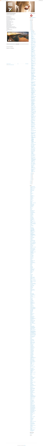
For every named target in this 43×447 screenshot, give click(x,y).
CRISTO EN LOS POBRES (33, 130)
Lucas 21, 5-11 (32, 80)
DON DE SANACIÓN (33, 162)
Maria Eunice (31, 311)
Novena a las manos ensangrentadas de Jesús (32, 326)
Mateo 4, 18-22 (32, 37)
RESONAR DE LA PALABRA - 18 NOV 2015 (33, 127)
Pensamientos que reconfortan (32, 370)
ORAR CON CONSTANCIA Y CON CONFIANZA (33, 159)
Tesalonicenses (31, 418)
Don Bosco (31, 254)
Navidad (31, 324)
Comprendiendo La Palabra (32, 36)
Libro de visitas (31, 433)
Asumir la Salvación (33, 145)
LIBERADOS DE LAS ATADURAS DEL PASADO (33, 93)
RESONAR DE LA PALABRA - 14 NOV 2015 (33, 161)
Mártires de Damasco (32, 313)
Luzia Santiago (31, 309)
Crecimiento (31, 238)
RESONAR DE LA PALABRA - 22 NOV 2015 (33, 97)
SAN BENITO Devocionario (32, 396)
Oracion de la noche (33, 149)
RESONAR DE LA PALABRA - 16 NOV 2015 (33, 147)
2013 (31, 181)
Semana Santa (31, 414)
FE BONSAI (32, 121)
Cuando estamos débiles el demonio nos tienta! (33, 85)
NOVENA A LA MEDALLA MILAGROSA (33, 100)
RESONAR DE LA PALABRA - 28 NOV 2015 (33, 56)
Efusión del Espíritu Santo (33, 144)
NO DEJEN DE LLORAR (33, 58)
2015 (31, 29)
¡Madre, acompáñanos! (33, 163)
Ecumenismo (31, 261)
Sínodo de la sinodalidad (32, 416)
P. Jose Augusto (31, 353)
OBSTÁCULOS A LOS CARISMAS (33, 51)
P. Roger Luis (31, 355)
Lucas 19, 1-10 (32, 131)
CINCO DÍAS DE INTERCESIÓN (32, 75)
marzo (31, 178)
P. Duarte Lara (31, 349)
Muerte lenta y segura (33, 123)
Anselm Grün (31, 197)
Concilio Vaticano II (32, 232)
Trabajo (31, 420)
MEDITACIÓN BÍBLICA (32, 316)
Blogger (24, 445)
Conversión (31, 236)
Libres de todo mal (32, 306)
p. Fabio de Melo (31, 351)
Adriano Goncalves (32, 190)
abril (31, 177)
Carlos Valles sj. (31, 217)
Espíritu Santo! (31, 267)
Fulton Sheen (31, 284)
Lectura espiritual (32, 305)
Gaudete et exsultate (32, 285)
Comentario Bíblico (32, 228)
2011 (31, 183)
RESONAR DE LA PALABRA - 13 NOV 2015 (33, 167)
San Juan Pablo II (32, 401)
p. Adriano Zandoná (32, 346)
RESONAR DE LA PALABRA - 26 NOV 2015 (33, 68)
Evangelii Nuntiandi (32, 270)
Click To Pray (31, 227)
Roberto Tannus (31, 391)
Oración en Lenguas (32, 340)
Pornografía (31, 376)
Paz (30, 367)
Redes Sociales (31, 386)
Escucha (31, 265)
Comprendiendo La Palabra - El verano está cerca (33, 64)
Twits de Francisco (32, 422)
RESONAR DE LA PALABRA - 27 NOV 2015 (33, 65)
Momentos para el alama (32, 320)
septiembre (32, 173)
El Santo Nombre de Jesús (32, 262)
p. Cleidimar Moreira (32, 348)
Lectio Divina (31, 304)
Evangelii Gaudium (32, 269)
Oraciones (31, 341)
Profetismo (31, 379)
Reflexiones (31, 387)
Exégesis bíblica (31, 271)
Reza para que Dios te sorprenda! (33, 102)
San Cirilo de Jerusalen (32, 397)
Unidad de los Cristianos (32, 423)
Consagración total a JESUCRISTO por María (32, 234)
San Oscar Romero (32, 403)
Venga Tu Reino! (32, 95)
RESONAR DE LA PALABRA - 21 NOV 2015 (33, 105)
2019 (31, 26)
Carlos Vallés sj (31, 216)
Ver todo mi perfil (31, 18)
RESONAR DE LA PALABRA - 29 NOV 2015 (33, 47)
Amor (30, 194)
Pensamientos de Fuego (32, 369)
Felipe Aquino (31, 274)
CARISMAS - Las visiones (33, 34)
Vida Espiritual (31, 426)
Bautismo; (31, 203)
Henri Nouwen (31, 287)
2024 (31, 22)
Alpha (30, 192)
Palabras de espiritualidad (32, 361)
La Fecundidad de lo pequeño (33, 114)
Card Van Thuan (31, 214)
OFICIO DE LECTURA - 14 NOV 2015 (33, 158)
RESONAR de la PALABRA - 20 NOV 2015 (33, 112)
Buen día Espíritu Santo (33, 50)
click (30, 226)
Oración (31, 338)
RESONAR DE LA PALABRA (32, 153)
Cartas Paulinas (31, 219)
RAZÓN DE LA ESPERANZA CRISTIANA (32, 141)
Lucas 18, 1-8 (32, 156)
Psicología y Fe (31, 380)
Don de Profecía (31, 256)
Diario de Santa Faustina (32, 248)
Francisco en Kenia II (33, 61)
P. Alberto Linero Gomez (32, 347)
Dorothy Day (31, 258)
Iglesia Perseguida (32, 293)
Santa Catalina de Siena (32, 407)
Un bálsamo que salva (33, 70)
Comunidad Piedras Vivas (33, 17)
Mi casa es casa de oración (33, 111)
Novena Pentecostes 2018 (32, 333)
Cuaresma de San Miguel (32, 240)
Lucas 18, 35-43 (32, 143)
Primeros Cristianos (32, 378)
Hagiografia (31, 286)
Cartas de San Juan (32, 218)
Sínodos (31, 417)
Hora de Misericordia (33, 31)
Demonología (31, 245)
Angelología (31, 196)
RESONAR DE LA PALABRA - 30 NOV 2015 (33, 38)
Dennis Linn (31, 246)
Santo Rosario (31, 412)
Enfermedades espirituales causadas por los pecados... (33, 137)
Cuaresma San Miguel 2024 (33, 242)
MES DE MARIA (32, 115)
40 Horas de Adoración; (32, 188)
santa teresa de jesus (32, 409)
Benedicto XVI (31, 206)
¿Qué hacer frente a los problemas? (33, 118)
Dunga (31, 259)
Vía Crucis (31, 424)
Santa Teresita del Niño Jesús (33, 410)
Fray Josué (31, 282)
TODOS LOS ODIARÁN (33, 72)
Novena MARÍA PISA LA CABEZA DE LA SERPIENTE (33, 331)
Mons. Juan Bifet (31, 322)
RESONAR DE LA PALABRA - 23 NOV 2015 (33, 89)
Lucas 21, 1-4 (32, 86)
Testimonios (31, 419)
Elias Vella (31, 263)
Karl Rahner (31, 301)
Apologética (31, 199)
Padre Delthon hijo (32, 359)
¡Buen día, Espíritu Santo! (33, 128)
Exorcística (31, 272)
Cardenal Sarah (31, 215)
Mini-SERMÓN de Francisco (33, 318)
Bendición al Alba (32, 205)
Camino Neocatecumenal (32, 212)
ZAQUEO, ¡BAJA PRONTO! (33, 132)
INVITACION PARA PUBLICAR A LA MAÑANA (32, 49)
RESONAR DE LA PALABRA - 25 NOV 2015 (33, 73)
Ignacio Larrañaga (32, 294)
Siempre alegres (32, 77)
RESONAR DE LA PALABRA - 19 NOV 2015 (33, 117)
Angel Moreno (31, 195)
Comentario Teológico (32, 229)
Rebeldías (31, 383)
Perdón (31, 373)
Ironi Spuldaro (31, 296)
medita (31, 315)
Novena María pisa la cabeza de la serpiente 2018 (33, 332)
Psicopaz (31, 381)
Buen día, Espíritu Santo (33, 57)
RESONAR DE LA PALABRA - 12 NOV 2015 (33, 171)
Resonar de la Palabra (32, 390)
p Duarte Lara (31, 344)
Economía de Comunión (32, 260)
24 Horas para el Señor (32, 186)
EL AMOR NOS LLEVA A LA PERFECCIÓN (33, 90)
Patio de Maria (31, 365)
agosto (31, 174)
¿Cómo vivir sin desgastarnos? (32, 78)
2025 (31, 21)
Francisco (31, 276)
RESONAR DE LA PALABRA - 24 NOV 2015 (33, 83)
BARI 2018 (31, 201)
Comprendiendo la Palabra (33, 96)
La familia (32, 35)
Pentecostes (31, 371)
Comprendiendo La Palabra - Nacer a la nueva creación (33, 103)
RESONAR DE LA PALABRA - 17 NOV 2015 (33, 134)
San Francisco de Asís (32, 398)
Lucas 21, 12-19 (32, 71)
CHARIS (31, 224)
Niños (30, 325)
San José (31, 399)
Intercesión (31, 295)
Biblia (30, 207)
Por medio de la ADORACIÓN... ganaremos (32, 139)
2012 (31, 182)
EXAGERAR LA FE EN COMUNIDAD (33, 122)
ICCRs (31, 291)
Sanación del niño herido (32, 405)
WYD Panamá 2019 (32, 430)
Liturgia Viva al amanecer (32, 307)
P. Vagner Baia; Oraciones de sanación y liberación (33, 357)
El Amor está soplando (33, 157)
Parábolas (31, 362)
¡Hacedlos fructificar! (33, 125)
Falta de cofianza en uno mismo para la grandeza (33, 76)
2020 (31, 25)
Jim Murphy (31, 299)
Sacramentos (31, 394)
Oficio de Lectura (32, 32)
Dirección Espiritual (32, 250)
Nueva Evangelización (32, 336)
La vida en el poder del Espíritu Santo (32, 302)
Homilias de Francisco (32, 289)
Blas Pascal (31, 208)
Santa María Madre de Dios (32, 408)
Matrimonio (31, 314)
